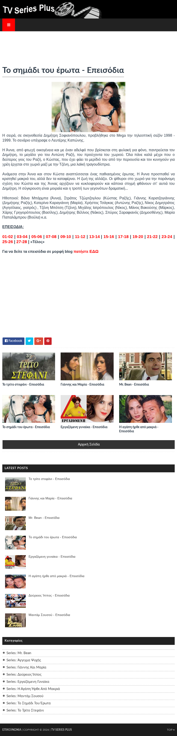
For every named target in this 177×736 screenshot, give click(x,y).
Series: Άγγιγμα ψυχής (23, 660)
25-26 (7, 241)
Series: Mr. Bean (18, 653)
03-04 (22, 236)
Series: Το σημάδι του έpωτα (28, 703)
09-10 (65, 236)
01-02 (7, 236)
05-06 (36, 236)
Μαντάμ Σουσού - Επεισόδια (49, 615)
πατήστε (86, 252)
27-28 (21, 241)
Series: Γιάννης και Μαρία (26, 667)
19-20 (138, 236)
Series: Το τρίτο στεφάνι (25, 710)
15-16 (108, 236)
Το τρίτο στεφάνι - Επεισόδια (23, 384)
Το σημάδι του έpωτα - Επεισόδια (26, 427)
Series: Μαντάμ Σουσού (24, 696)
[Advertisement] (88, 45)
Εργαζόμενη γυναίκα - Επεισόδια (84, 427)
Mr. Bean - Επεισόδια (134, 384)
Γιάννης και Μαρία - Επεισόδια (82, 384)
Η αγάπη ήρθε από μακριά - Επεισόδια (138, 429)
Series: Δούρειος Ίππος (23, 674)
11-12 (80, 236)
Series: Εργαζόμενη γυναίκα (27, 681)
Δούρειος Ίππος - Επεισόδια (49, 595)
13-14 (94, 236)
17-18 (123, 236)
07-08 (51, 236)
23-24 (167, 236)
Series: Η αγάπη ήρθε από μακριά (33, 689)
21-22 (152, 236)
